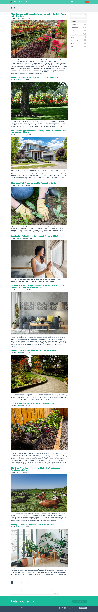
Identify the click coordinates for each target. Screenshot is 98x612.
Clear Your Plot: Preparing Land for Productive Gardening (35, 183)
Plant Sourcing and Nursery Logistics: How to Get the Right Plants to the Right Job (38, 15)
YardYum (16, 2)
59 (18, 590)
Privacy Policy (57, 609)
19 (60, 582)
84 (39, 593)
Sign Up (87, 1)
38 (63, 585)
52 (51, 588)
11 (36, 582)
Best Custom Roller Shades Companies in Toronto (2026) (34, 236)
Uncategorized (78, 24)
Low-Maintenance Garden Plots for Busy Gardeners (32, 403)
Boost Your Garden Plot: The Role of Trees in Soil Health (34, 77)
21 (12, 585)
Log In (80, 1)
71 (54, 590)
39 (12, 588)
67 (42, 590)
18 (57, 582)
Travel (78, 43)
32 (45, 585)
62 (27, 590)
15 (48, 582)
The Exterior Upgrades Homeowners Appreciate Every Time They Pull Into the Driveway (38, 131)
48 (39, 588)
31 (42, 585)
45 (30, 588)
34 (51, 585)
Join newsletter (79, 601)
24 (21, 585)
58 (15, 590)
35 (54, 585)
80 (27, 593)
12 (39, 582)
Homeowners (19, 135)
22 (15, 585)
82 (33, 593)
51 (48, 588)
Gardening (19, 18)
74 (63, 590)
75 (12, 593)
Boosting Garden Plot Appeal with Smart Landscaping (33, 350)
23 (18, 585)
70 (51, 590)
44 (27, 588)
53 (54, 588)
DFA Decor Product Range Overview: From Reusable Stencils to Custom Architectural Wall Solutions (37, 286)
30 (39, 585)
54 (57, 588)
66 (39, 590)
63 (30, 590)
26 (27, 585)
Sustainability (78, 40)
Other (78, 46)
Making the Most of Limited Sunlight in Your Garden (32, 524)
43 (24, 588)
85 (42, 593)
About (12, 607)
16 (51, 582)
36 (57, 585)
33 (48, 585)
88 (51, 593)
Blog (26, 607)
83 (36, 593)
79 (24, 593)
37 (60, 585)
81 (30, 593)
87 (48, 593)
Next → (56, 593)
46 (33, 588)
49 (42, 588)
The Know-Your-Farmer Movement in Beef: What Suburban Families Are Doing (36, 469)
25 (24, 585)
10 (33, 582)
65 (36, 590)
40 (15, 588)
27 (30, 585)
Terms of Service (50, 609)
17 (54, 582)
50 (45, 588)
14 (45, 582)
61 (24, 590)
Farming (18, 472)
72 (57, 590)
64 (33, 590)
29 (36, 585)
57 (12, 590)
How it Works (72, 1)
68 (45, 590)
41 (18, 588)
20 (63, 582)
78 (21, 593)
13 (42, 582)
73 (60, 590)
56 (63, 588)
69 (48, 590)
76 (15, 593)
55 (60, 588)
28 (33, 585)
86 (45, 593)
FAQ (22, 607)
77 (18, 593)
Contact (17, 607)
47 (36, 588)
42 (21, 588)
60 (21, 590)
